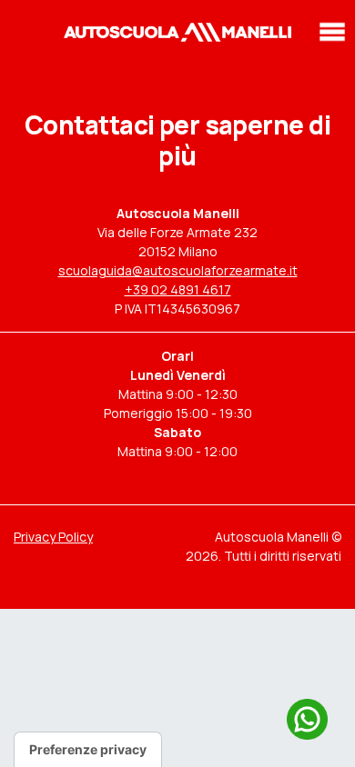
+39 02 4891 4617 (178, 289)
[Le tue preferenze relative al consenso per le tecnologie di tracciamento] (88, 749)
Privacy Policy (53, 536)
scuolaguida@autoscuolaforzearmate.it (178, 270)
